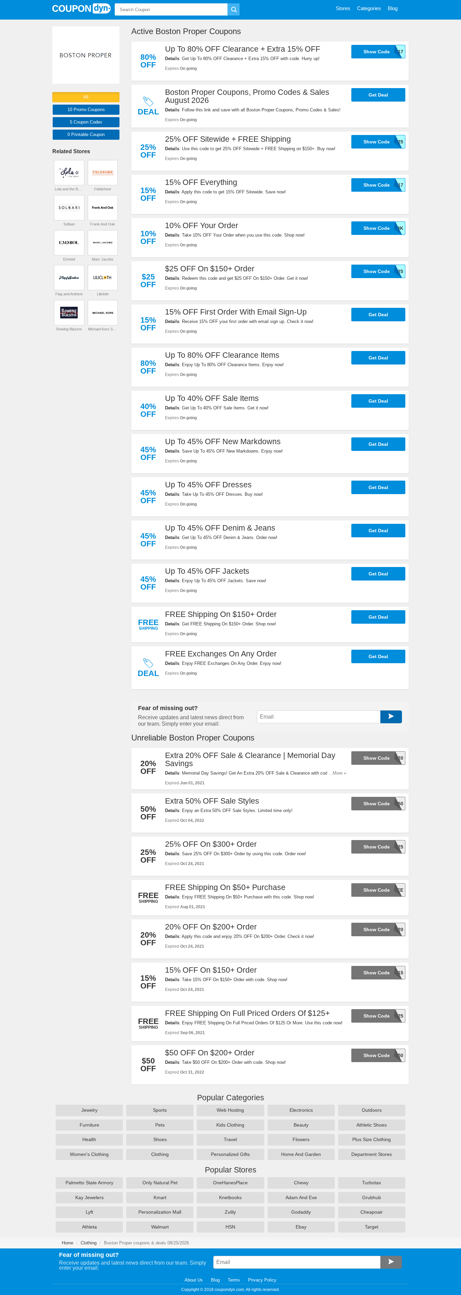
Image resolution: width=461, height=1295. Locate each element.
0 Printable (86, 134)
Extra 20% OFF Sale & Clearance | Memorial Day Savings (250, 759)
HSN (230, 1227)
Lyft (89, 1212)
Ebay (301, 1227)
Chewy (301, 1182)
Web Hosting (230, 1110)
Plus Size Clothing (371, 1139)
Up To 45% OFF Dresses (208, 485)
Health (89, 1139)
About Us (194, 1280)
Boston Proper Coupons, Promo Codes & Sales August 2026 (247, 96)
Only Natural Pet (160, 1182)
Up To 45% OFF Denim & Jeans (220, 528)
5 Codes (86, 122)
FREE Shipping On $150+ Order (221, 614)
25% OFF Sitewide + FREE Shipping (228, 139)
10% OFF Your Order (201, 225)
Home (67, 1242)
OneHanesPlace (230, 1182)
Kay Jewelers (89, 1197)
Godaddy (301, 1212)
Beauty (301, 1125)
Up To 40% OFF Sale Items (212, 398)
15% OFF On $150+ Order (211, 970)
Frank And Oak (102, 224)
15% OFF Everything (201, 182)
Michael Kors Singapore (102, 329)
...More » (337, 773)
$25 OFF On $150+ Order (209, 269)
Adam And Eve (301, 1197)
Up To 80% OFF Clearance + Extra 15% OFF (242, 49)
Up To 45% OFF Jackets (207, 571)
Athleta (89, 1227)
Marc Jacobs (102, 259)
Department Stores (371, 1154)
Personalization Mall (159, 1212)
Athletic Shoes (371, 1125)
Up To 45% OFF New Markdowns (223, 441)
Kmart (160, 1197)
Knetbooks (230, 1197)
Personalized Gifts (230, 1154)
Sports (160, 1110)
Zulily (230, 1212)
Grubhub (371, 1197)
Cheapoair (371, 1212)
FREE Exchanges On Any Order (221, 654)
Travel (230, 1139)
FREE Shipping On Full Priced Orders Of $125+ (247, 1013)
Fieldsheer (102, 189)
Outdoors (372, 1110)
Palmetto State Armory (89, 1182)
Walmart (160, 1227)
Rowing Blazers (69, 329)
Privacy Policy (262, 1280)
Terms (234, 1280)
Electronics (301, 1110)
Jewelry (89, 1110)
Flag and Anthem (69, 294)
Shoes (160, 1139)
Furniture (89, 1125)
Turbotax (371, 1182)
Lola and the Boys (69, 189)
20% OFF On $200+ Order (211, 927)
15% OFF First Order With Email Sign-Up (236, 312)
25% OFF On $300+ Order (211, 844)
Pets (160, 1125)
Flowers (301, 1139)
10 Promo (86, 109)
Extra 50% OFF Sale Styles (212, 801)
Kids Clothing (230, 1125)
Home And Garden (301, 1154)
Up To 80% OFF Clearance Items (222, 355)
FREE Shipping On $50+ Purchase (225, 887)
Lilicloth (103, 294)
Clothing (160, 1154)
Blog (215, 1280)
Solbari (69, 224)
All (85, 97)
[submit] (233, 9)
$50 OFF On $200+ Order (209, 1053)
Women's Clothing (89, 1154)
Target (371, 1227)
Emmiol (69, 259)
